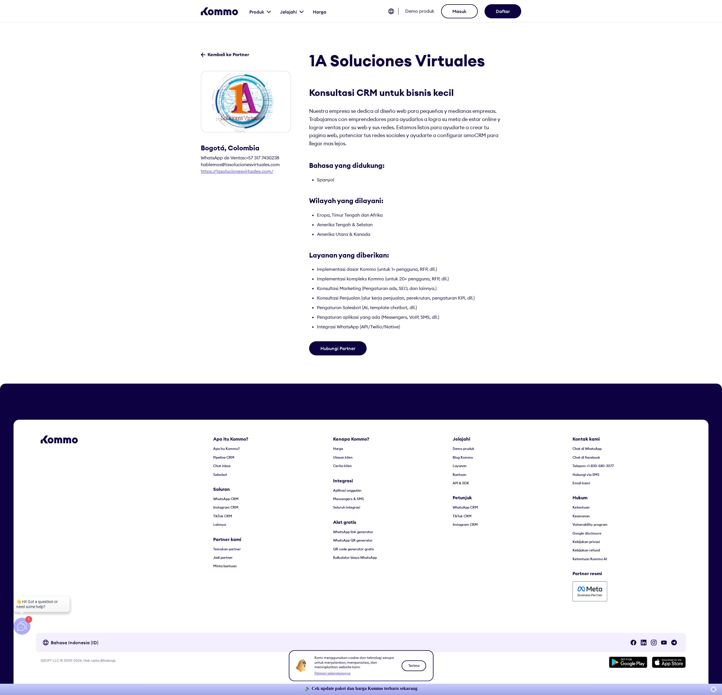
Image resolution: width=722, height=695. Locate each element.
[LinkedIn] (643, 642)
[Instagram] (654, 642)
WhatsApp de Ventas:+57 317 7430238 (240, 157)
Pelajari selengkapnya (332, 673)
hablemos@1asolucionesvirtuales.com (240, 164)
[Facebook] (633, 642)
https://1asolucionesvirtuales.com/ (237, 171)
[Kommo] (219, 11)
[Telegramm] (674, 642)
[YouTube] (664, 642)
